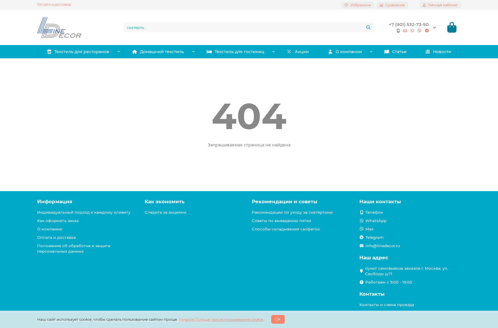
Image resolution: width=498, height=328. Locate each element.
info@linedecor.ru (382, 245)
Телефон (374, 212)
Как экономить (164, 201)
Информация (54, 201)
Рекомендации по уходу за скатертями (292, 212)
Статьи (399, 51)
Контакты (371, 294)
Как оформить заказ (58, 220)
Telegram (374, 237)
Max (369, 229)
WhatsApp (375, 220)
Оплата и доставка (54, 4)
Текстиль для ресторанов (81, 51)
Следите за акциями (165, 212)
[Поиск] (368, 27)
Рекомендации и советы (284, 201)
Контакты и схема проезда (386, 304)
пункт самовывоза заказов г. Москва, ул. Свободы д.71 (406, 271)
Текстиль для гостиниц (239, 51)
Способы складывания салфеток (286, 229)
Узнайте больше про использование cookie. (221, 319)
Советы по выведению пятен (281, 220)
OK (278, 319)
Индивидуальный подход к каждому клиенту (84, 212)
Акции (302, 51)
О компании (349, 51)
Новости (442, 51)
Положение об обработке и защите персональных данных (73, 248)
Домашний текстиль (162, 51)
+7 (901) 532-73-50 (409, 24)
